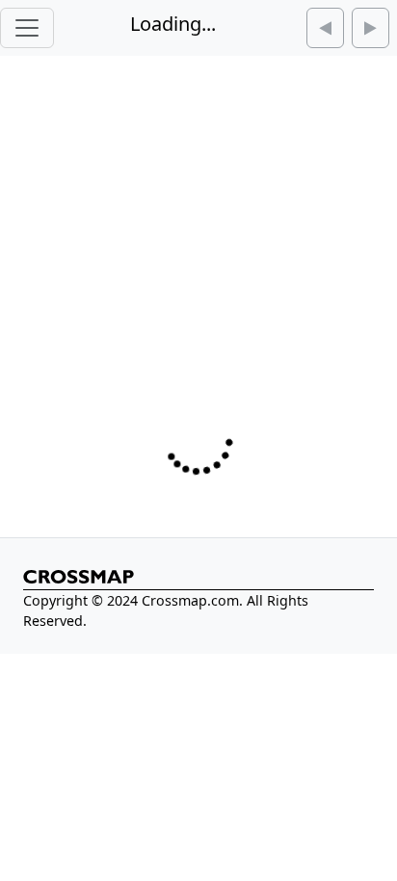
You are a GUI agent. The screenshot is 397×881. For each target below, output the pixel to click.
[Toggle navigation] (27, 28)
